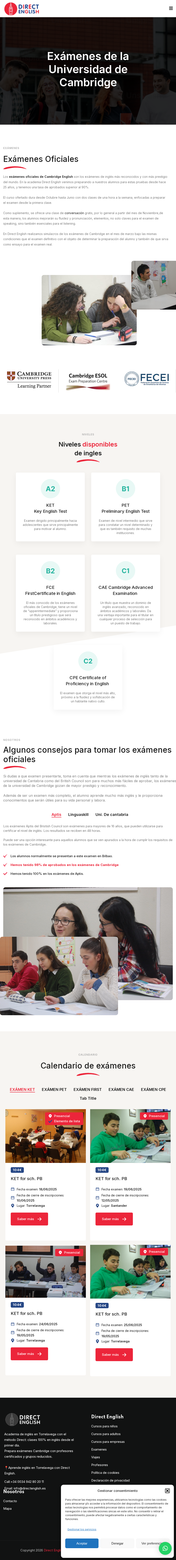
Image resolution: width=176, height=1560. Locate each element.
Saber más (25, 1219)
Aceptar (81, 1543)
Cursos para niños (104, 1426)
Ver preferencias (152, 1543)
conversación (74, 213)
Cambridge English (58, 176)
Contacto (10, 1501)
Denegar (117, 1543)
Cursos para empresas (108, 1442)
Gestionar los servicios (81, 1529)
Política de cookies (105, 1473)
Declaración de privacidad (110, 1480)
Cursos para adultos (106, 1434)
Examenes (99, 1449)
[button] (167, 1491)
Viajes (95, 1457)
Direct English (54, 1550)
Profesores (99, 1465)
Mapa (7, 1508)
